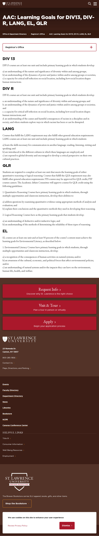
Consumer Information (13, 444)
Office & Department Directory (15, 34)
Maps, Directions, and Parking (16, 368)
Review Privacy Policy (17, 526)
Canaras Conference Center (15, 425)
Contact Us (8, 363)
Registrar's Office (38, 34)
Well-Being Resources (12, 450)
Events (6, 384)
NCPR (5, 420)
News (5, 402)
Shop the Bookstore (16, 503)
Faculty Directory (10, 390)
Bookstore (7, 414)
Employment (8, 456)
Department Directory (13, 396)
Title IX (6, 438)
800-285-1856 (9, 358)
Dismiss (66, 525)
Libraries (7, 408)
